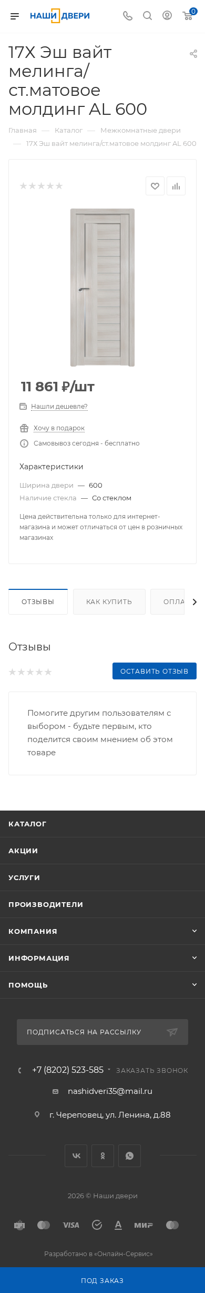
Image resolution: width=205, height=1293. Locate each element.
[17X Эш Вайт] (102, 288)
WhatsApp (129, 1155)
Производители (45, 904)
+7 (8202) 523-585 (68, 1070)
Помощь (28, 985)
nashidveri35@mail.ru (110, 1091)
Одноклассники (102, 1155)
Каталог (27, 824)
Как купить (109, 602)
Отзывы (38, 602)
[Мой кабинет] (167, 17)
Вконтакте (76, 1155)
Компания (32, 931)
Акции (23, 850)
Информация (39, 958)
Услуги (24, 877)
